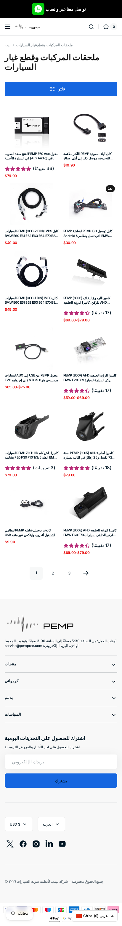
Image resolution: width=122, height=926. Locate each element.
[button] (7, 26)
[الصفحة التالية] (85, 573)
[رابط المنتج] (32, 141)
